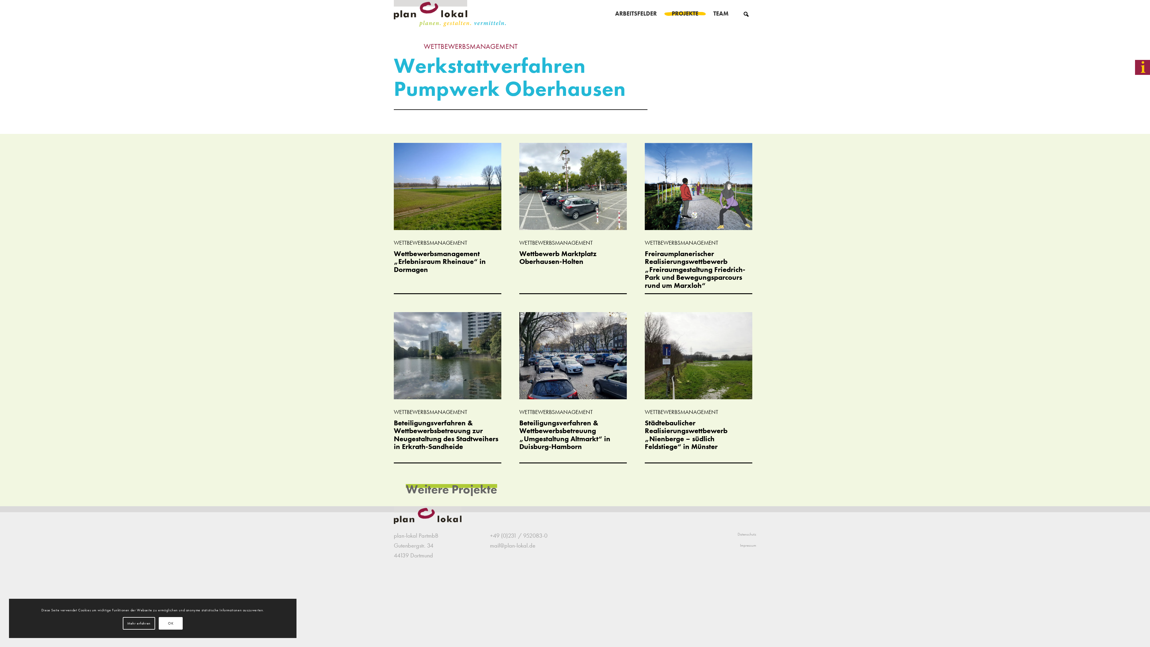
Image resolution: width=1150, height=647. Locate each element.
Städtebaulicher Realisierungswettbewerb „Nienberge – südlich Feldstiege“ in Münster (686, 434)
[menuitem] (636, 13)
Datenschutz (747, 534)
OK (170, 623)
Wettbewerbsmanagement (471, 46)
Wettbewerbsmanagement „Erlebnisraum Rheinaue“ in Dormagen (440, 261)
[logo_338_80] (450, 13)
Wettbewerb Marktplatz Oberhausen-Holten (558, 257)
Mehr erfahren (139, 623)
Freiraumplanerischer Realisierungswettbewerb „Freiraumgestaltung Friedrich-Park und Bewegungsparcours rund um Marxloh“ (695, 269)
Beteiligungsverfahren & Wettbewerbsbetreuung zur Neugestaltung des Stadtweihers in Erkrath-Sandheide (446, 434)
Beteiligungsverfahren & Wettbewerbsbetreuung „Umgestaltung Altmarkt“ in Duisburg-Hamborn (564, 434)
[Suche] (746, 13)
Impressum (748, 545)
